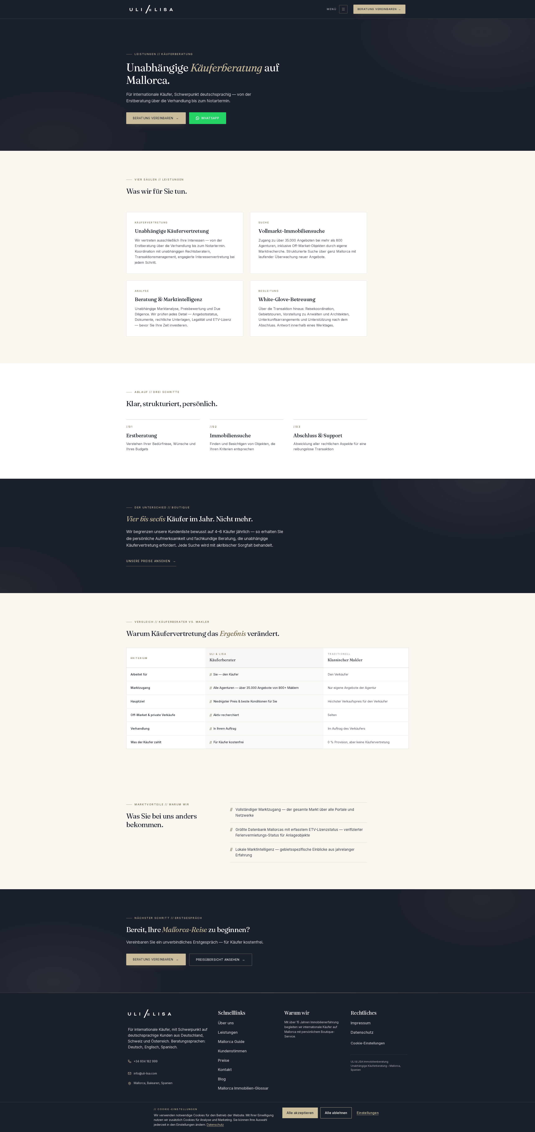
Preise (223, 1060)
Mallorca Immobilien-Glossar (243, 1088)
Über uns (226, 1023)
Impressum (361, 1023)
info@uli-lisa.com (145, 1073)
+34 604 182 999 (146, 1061)
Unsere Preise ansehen (151, 561)
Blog (222, 1079)
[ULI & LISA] (151, 9)
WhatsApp (210, 118)
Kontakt (225, 1069)
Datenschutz (362, 1032)
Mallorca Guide (231, 1041)
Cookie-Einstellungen (368, 1043)
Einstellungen (368, 1113)
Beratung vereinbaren (379, 9)
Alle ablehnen (336, 1113)
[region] (267, 698)
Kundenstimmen (232, 1051)
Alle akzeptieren (300, 1113)
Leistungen (228, 1032)
